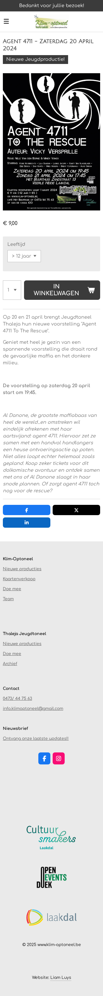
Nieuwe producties (22, 569)
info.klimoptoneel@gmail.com (33, 708)
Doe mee (12, 589)
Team (8, 599)
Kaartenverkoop (19, 579)
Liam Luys (60, 977)
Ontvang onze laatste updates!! (36, 738)
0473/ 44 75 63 (17, 698)
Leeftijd (16, 244)
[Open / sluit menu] (6, 21)
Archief (10, 664)
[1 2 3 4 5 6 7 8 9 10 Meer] (12, 290)
